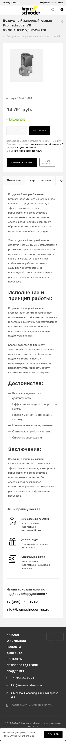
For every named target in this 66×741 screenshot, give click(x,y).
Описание (14, 180)
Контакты (15, 659)
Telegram (60, 636)
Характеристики (40, 180)
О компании (16, 640)
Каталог (13, 634)
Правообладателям (22, 665)
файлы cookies (27, 732)
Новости (14, 646)
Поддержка (16, 671)
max (50, 636)
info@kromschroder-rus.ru (51, 3)
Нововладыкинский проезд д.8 (46, 144)
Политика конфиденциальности (32, 705)
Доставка (14, 652)
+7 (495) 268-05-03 (11, 3)
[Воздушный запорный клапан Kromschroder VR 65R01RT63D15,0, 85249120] (26, 65)
